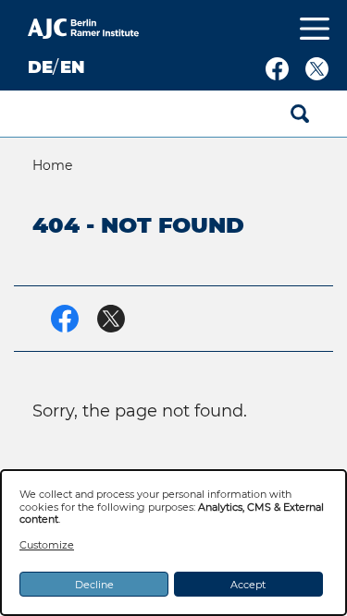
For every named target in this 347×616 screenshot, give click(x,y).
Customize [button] (46, 545)
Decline (94, 584)
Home (52, 165)
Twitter (316, 68)
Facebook (277, 68)
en (72, 67)
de (40, 67)
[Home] (83, 31)
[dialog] (173, 542)
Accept (248, 584)
